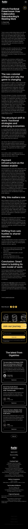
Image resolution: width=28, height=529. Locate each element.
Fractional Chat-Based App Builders (14, 464)
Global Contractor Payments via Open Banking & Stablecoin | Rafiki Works (13, 502)
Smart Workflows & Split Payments (14, 498)
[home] (4, 2)
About (14, 457)
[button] (25, 2)
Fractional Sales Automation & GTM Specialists (14, 471)
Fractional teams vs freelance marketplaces (14, 475)
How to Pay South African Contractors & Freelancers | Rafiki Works (12, 496)
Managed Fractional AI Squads (14, 463)
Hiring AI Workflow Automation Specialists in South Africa (14, 472)
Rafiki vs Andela (14, 481)
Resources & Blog (14, 454)
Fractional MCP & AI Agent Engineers (14, 469)
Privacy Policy (14, 516)
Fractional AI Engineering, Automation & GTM (14, 476)
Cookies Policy (14, 519)
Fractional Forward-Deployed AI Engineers (14, 468)
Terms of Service (14, 521)
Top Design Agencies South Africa (14, 491)
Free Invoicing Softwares (14, 488)
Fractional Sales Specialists (14, 465)
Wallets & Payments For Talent (14, 500)
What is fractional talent (14, 473)
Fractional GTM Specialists (14, 467)
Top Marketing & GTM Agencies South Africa (14, 489)
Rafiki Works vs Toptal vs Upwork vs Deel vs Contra (14, 482)
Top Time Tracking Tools (14, 487)
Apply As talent (14, 452)
